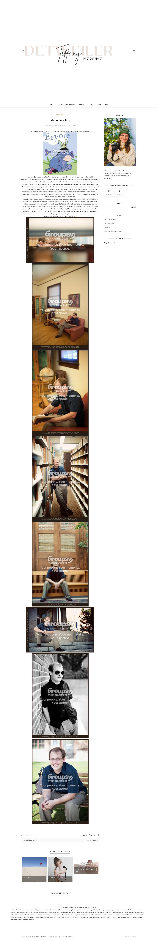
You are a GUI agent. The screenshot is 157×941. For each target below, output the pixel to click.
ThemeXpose (40, 936)
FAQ (91, 104)
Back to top (130, 936)
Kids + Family (103, 104)
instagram (109, 194)
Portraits (60, 114)
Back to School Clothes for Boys (83, 879)
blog (75, 216)
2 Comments (27, 835)
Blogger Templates (65, 936)
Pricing (82, 104)
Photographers (109, 223)
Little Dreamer (30, 878)
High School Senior (110, 219)
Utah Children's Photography (113, 231)
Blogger (94, 907)
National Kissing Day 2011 (59, 870)
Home (51, 104)
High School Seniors (66, 104)
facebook (119, 194)
